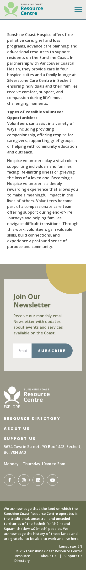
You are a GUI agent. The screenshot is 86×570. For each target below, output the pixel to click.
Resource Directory (32, 418)
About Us (17, 428)
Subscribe (52, 350)
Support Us (20, 438)
